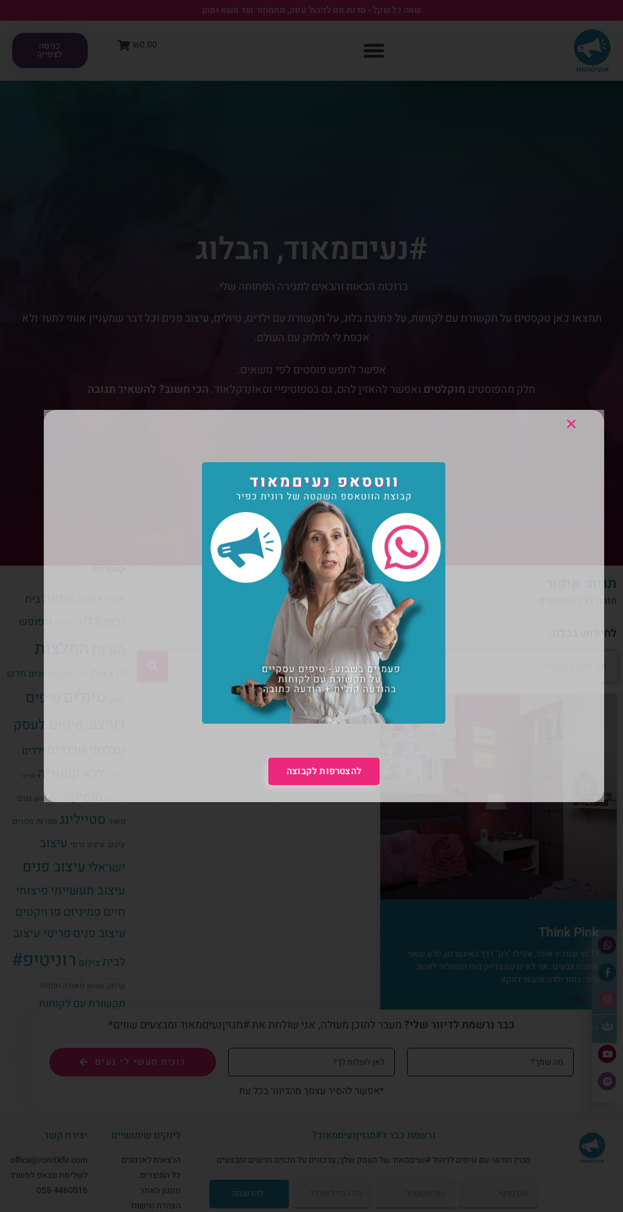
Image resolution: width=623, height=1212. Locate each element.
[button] (571, 424)
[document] (311, 606)
